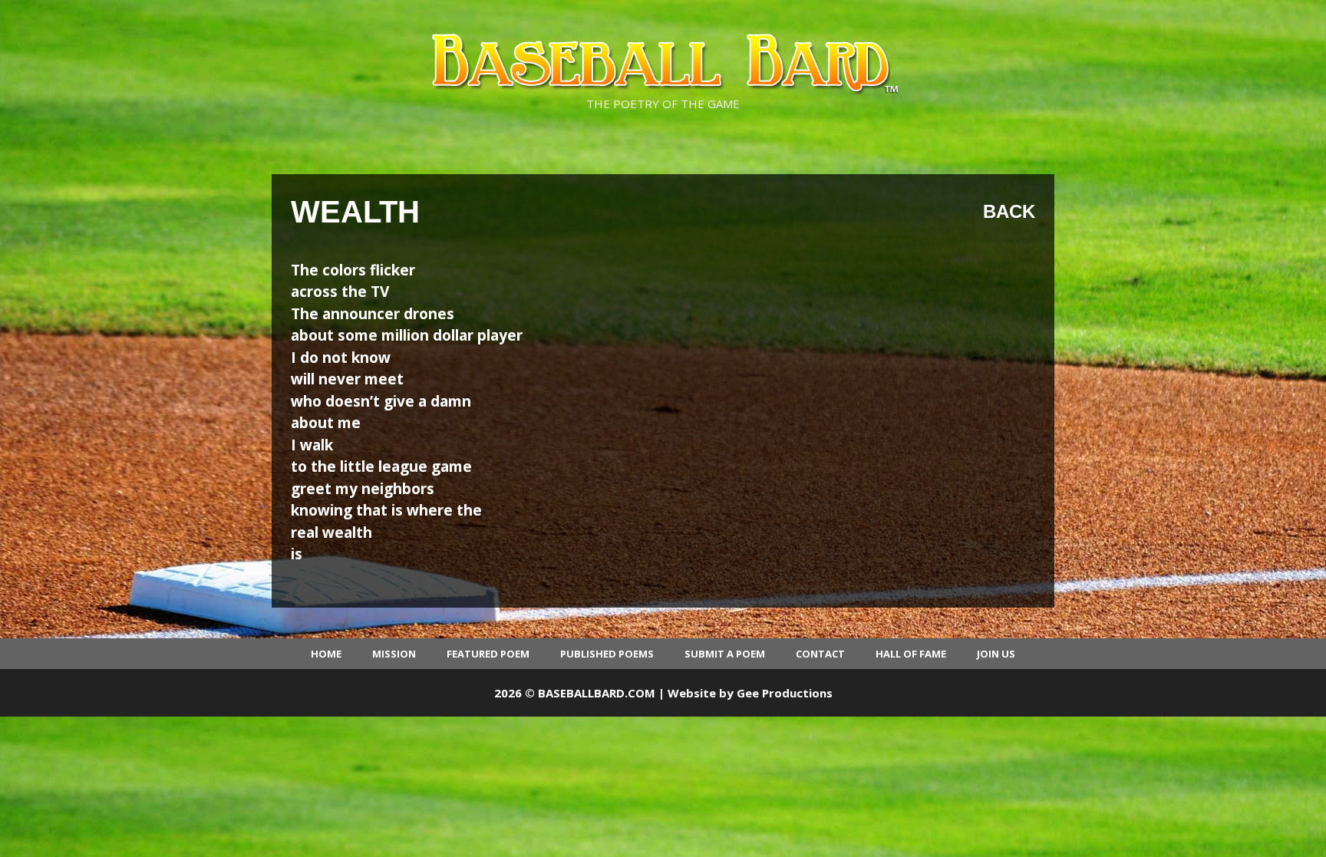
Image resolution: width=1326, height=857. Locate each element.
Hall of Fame (911, 654)
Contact (820, 654)
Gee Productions (785, 692)
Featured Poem (488, 654)
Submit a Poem (724, 654)
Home (326, 654)
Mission (394, 654)
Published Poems (607, 654)
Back (1009, 211)
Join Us (996, 654)
